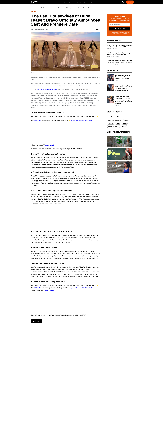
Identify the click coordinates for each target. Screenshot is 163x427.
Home (32, 8)
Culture (126, 120)
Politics (117, 126)
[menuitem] (85, 2)
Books (110, 126)
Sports (118, 123)
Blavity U (110, 123)
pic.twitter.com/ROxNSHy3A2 (81, 120)
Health (124, 123)
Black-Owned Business (114, 120)
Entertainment (121, 117)
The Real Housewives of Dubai (47, 90)
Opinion (124, 126)
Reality (37, 8)
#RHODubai (37, 120)
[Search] (123, 2)
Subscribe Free (120, 29)
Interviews (111, 117)
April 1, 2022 (49, 145)
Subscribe (130, 2)
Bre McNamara (36, 29)
